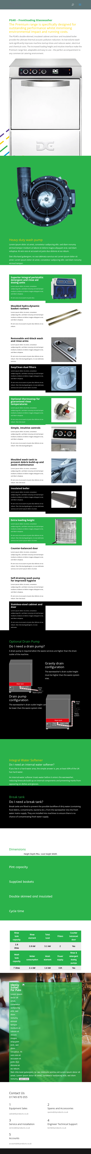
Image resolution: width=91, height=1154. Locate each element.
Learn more (24, 1079)
